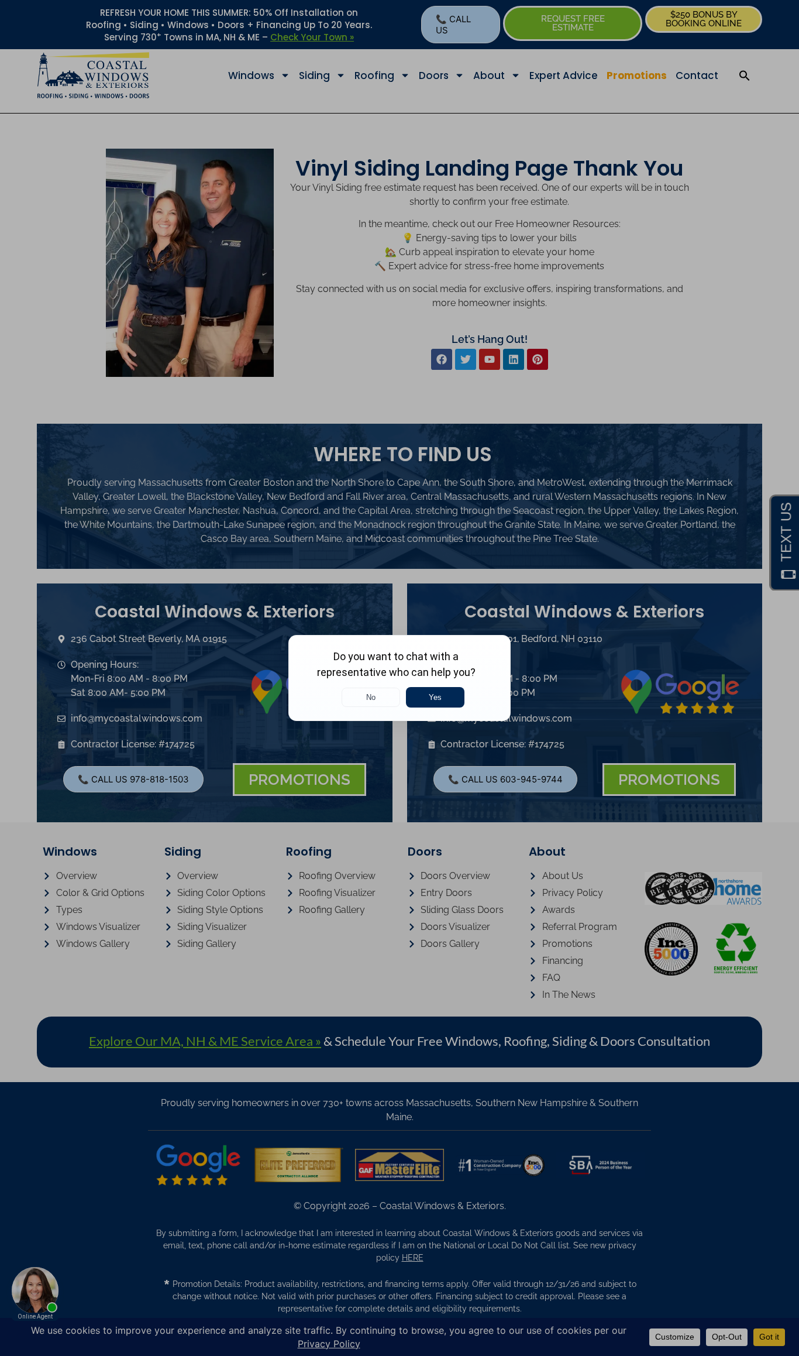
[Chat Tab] (399, 678)
